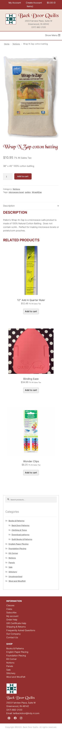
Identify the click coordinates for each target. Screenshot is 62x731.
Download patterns (20, 535)
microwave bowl (16, 192)
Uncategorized (15, 576)
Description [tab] (9, 205)
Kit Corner (13, 553)
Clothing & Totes (19, 530)
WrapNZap (37, 192)
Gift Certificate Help (16, 623)
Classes (10, 605)
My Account (15, 2)
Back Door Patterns (20, 525)
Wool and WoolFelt (17, 581)
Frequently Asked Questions (20, 630)
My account (12, 616)
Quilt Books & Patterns (22, 539)
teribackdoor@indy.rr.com (26, 713)
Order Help (11, 619)
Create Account (34, 2)
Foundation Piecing (17, 548)
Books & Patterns (16, 521)
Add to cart (22, 176)
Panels (12, 562)
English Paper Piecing (18, 544)
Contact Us (12, 637)
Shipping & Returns (16, 626)
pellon (28, 192)
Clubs (9, 609)
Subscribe (11, 612)
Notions (16, 44)
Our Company (13, 633)
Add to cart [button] (31, 311)
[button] (55, 58)
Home (6, 44)
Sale (10, 567)
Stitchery (13, 572)
